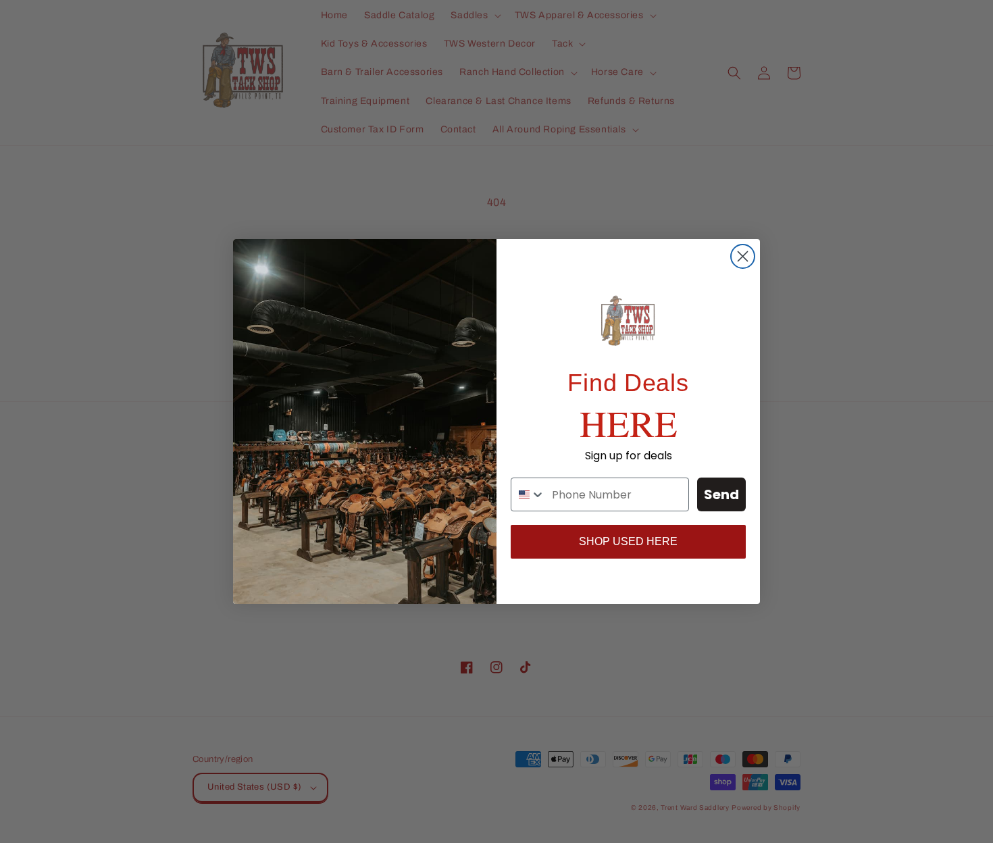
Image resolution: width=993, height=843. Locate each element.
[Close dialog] (743, 256)
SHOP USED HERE (628, 541)
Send (721, 494)
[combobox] (528, 494)
